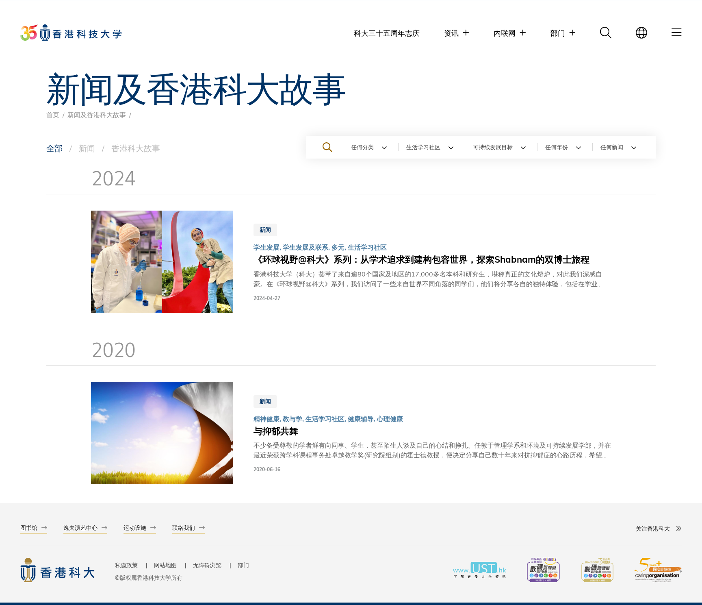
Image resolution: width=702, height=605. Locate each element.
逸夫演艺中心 (80, 527)
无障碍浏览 (207, 565)
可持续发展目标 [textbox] (493, 147)
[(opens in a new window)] (543, 571)
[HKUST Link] (70, 32)
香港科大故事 (135, 147)
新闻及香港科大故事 (96, 114)
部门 (243, 565)
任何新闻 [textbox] (611, 147)
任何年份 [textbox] (556, 147)
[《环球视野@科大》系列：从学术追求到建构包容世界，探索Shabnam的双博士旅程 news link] (351, 263)
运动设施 (135, 527)
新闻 (87, 147)
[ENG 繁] (641, 32)
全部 (54, 147)
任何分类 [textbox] (362, 147)
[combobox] (370, 147)
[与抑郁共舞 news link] (351, 434)
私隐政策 (126, 565)
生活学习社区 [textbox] (423, 147)
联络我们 (183, 527)
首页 (52, 114)
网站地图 (165, 565)
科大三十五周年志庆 (387, 33)
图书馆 (28, 527)
